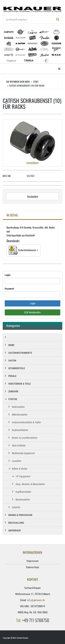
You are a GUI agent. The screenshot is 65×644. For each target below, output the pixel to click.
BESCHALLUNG (16, 522)
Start (35, 81)
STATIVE (12, 399)
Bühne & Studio (19, 468)
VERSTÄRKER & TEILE (19, 383)
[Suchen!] (57, 19)
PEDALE (12, 376)
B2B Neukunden (32, 312)
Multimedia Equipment (23, 453)
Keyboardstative (20, 430)
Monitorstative (23, 499)
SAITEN (12, 360)
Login (7, 275)
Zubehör (16, 507)
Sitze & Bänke (19, 445)
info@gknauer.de (36, 600)
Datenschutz (32, 567)
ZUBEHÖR (13, 391)
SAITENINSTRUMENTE (20, 352)
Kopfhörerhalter (23, 491)
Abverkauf (14, 530)
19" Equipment (23, 476)
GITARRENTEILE (16, 368)
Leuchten (16, 461)
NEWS (11, 345)
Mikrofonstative (19, 414)
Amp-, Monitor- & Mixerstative (30, 484)
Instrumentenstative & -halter (26, 422)
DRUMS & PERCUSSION (20, 515)
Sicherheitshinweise (27, 250)
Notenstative (18, 406)
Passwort (9, 288)
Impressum (32, 561)
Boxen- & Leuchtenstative (24, 437)
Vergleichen (32, 196)
